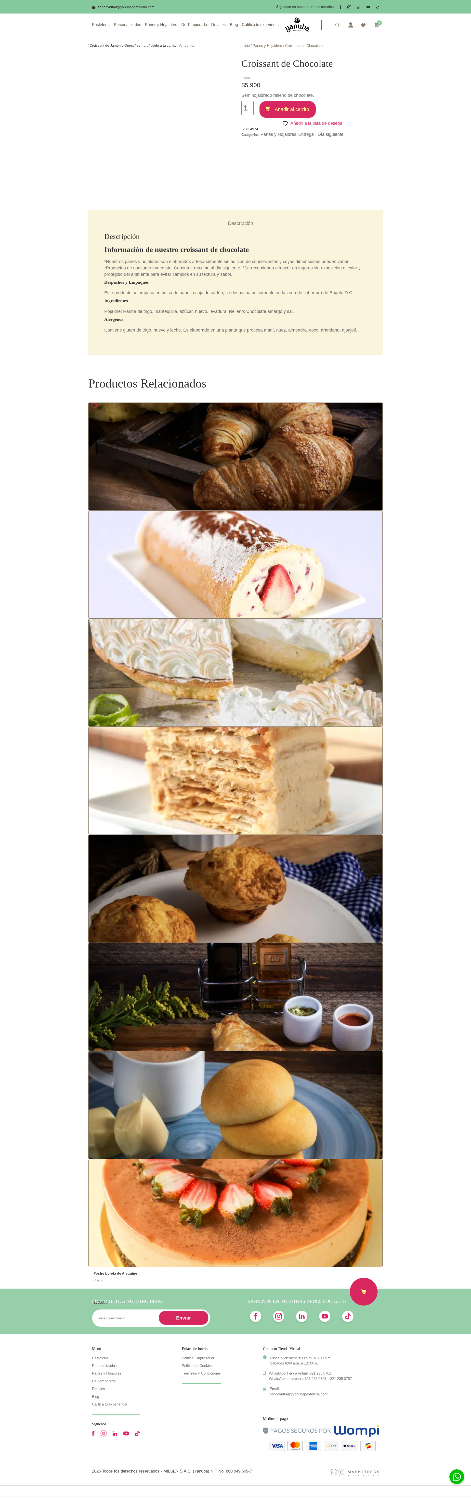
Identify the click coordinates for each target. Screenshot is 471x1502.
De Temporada (194, 25)
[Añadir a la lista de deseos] (95, 406)
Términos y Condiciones (201, 1373)
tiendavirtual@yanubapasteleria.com (126, 7)
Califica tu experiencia (261, 25)
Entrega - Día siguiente (320, 134)
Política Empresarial (198, 1358)
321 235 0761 (320, 1373)
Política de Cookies (197, 1365)
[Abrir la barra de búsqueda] (337, 25)
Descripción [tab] (240, 223)
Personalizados (127, 25)
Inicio (245, 45)
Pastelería (101, 25)
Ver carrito (187, 45)
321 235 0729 (315, 1379)
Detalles (218, 25)
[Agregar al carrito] (364, 1292)
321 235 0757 (341, 1379)
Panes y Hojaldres (161, 25)
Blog (234, 25)
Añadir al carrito (292, 109)
